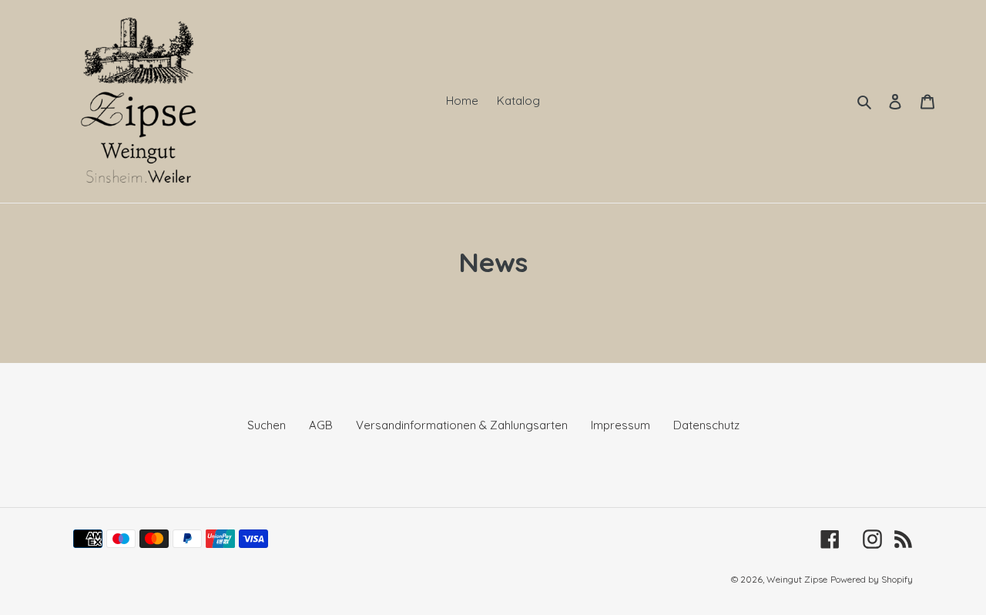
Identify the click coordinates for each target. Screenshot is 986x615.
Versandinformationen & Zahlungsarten (462, 425)
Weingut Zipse (796, 579)
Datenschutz (706, 425)
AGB (321, 425)
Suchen (266, 425)
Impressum (620, 425)
